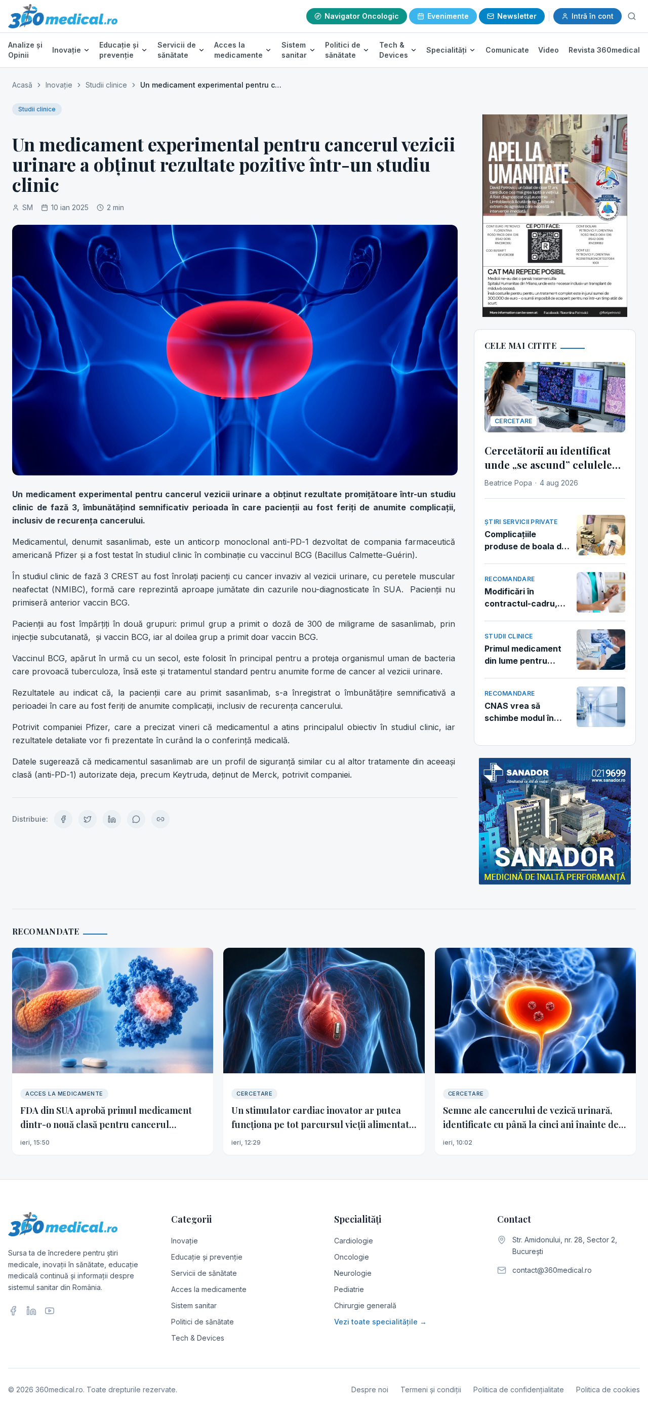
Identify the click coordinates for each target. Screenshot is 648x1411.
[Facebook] (13, 1311)
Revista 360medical (604, 50)
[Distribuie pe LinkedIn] (112, 819)
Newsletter (517, 16)
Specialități (446, 50)
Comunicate (507, 50)
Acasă (22, 84)
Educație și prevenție (119, 50)
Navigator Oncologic (362, 16)
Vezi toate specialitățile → (380, 1321)
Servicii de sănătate (176, 50)
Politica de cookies (608, 1389)
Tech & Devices (393, 50)
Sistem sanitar (294, 50)
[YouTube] (50, 1311)
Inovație (66, 50)
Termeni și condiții (430, 1389)
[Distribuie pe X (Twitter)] (87, 819)
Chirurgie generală (365, 1305)
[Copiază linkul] (160, 819)
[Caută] (632, 16)
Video (548, 50)
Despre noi (369, 1389)
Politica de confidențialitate (518, 1389)
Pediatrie (349, 1289)
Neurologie (353, 1273)
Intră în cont (593, 16)
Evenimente (448, 16)
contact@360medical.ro (552, 1270)
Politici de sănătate (342, 50)
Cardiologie (353, 1240)
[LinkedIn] (31, 1311)
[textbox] (235, 634)
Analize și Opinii (25, 50)
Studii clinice (106, 84)
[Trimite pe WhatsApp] (136, 819)
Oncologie (351, 1257)
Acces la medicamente (238, 50)
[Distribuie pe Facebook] (63, 819)
